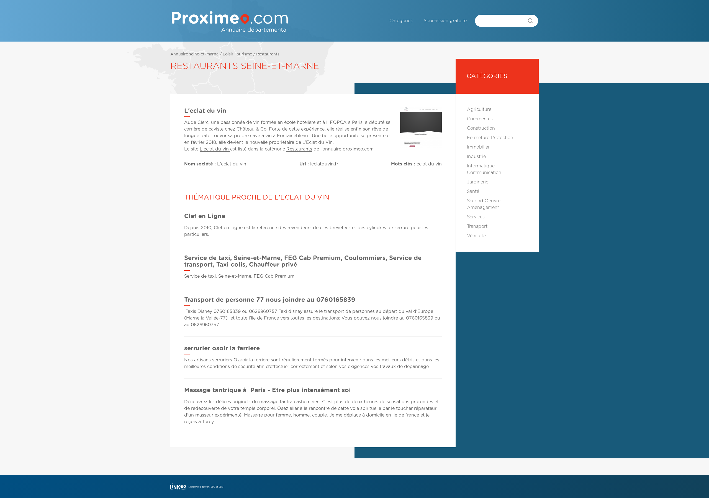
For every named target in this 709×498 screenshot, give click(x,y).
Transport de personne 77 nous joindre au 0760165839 (269, 300)
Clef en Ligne (204, 216)
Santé (473, 191)
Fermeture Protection (490, 138)
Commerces (480, 119)
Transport (477, 226)
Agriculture (479, 109)
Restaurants (267, 54)
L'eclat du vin (215, 149)
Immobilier (478, 147)
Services (476, 217)
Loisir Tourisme (237, 54)
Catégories (401, 21)
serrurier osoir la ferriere (222, 348)
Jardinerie (477, 182)
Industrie (476, 156)
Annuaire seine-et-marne (194, 54)
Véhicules (477, 236)
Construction (481, 128)
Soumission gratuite (445, 21)
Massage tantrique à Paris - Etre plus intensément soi (267, 390)
